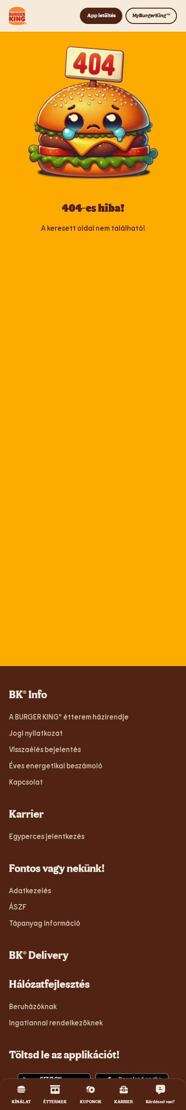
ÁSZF (18, 906)
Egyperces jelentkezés (46, 836)
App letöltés (101, 15)
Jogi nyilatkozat (36, 733)
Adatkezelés (30, 890)
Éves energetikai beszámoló (55, 765)
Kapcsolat (26, 781)
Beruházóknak (33, 1006)
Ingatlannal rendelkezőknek (56, 1022)
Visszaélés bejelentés (45, 749)
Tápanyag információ (44, 923)
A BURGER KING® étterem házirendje (69, 716)
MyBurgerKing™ (151, 15)
